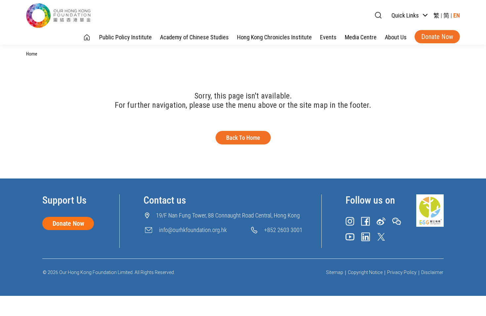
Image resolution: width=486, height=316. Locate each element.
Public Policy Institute (125, 37)
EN (456, 15)
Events (328, 37)
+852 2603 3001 (283, 229)
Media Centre (361, 37)
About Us (396, 37)
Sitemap (334, 272)
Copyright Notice (365, 272)
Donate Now (437, 37)
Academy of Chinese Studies (194, 37)
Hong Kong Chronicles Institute (274, 37)
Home (31, 54)
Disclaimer (432, 272)
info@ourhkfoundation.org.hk (193, 229)
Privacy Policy (402, 272)
